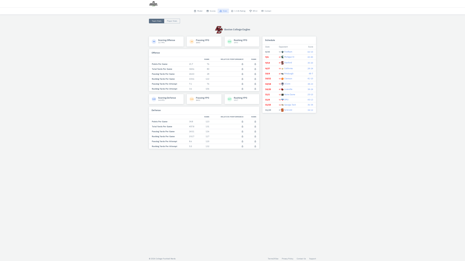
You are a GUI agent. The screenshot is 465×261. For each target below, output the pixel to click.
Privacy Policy (287, 258)
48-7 (311, 73)
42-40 (310, 57)
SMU (286, 99)
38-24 (310, 89)
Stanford (288, 62)
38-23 (310, 84)
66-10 (310, 52)
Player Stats (172, 21)
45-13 (310, 99)
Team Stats (156, 21)
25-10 (310, 94)
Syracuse (288, 110)
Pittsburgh (288, 73)
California (288, 68)
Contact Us (301, 258)
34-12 (310, 110)
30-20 (310, 63)
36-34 (310, 105)
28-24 (310, 68)
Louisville (288, 89)
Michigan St (289, 57)
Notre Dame (289, 94)
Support (312, 258)
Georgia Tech (290, 105)
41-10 (310, 78)
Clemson (288, 78)
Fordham (288, 52)
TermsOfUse (273, 258)
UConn (287, 84)
